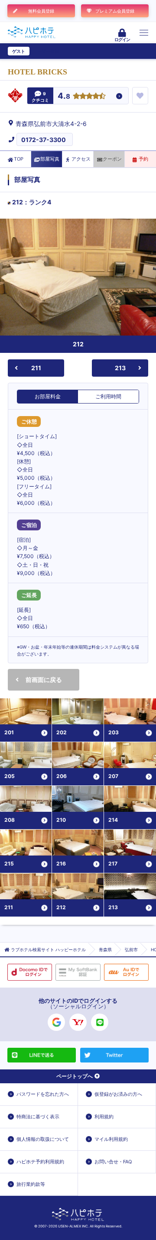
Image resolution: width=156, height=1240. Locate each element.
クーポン (112, 159)
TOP (18, 159)
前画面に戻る (44, 679)
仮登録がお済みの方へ (118, 1094)
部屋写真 (49, 159)
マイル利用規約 (111, 1139)
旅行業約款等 (30, 1184)
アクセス (81, 159)
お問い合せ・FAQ (113, 1162)
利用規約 (104, 1117)
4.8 (64, 96)
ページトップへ (74, 1076)
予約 (143, 159)
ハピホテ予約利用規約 (40, 1162)
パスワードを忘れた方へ (42, 1094)
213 (120, 367)
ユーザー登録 (46, 51)
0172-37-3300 (43, 139)
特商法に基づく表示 (37, 1117)
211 (36, 367)
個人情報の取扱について (42, 1139)
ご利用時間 (108, 396)
